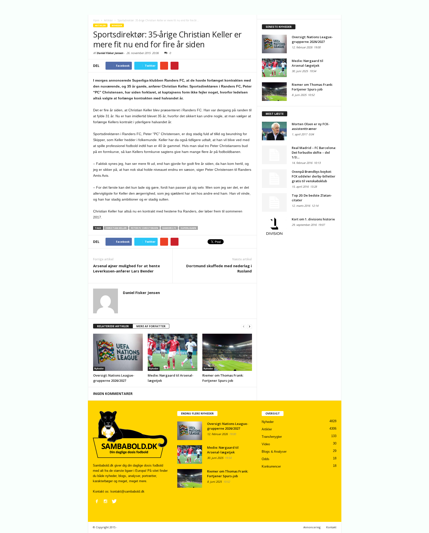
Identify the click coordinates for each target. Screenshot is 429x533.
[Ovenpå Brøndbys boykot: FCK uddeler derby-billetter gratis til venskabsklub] (274, 178)
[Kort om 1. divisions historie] (274, 226)
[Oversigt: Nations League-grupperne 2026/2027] (118, 352)
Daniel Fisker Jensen (110, 53)
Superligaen (188, 228)
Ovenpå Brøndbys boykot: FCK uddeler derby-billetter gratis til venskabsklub (313, 176)
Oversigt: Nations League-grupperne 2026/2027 (312, 39)
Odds (265, 459)
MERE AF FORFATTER (151, 326)
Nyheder (117, 25)
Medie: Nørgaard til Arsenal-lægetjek (307, 63)
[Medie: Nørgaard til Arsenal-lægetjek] (172, 352)
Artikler (100, 25)
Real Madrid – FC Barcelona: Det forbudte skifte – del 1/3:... (314, 152)
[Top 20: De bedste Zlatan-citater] (274, 202)
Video (266, 444)
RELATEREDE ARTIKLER (113, 326)
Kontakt (331, 527)
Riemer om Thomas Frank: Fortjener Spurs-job (312, 86)
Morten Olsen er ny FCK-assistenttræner (310, 126)
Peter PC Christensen (144, 228)
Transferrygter (272, 437)
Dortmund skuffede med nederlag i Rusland (219, 268)
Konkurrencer (271, 466)
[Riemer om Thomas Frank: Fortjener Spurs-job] (227, 352)
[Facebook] (97, 501)
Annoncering (312, 527)
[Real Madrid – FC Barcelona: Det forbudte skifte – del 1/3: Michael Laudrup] (274, 155)
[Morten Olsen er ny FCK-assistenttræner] (274, 131)
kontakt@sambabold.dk (127, 491)
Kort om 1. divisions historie (313, 219)
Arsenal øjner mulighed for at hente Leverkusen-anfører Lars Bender (126, 268)
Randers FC (169, 228)
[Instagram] (105, 501)
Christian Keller (116, 228)
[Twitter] (114, 501)
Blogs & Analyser (274, 451)
